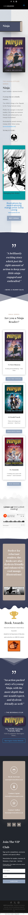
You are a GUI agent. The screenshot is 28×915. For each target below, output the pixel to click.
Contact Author (14, 810)
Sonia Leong (17, 208)
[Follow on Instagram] (14, 825)
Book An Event (14, 777)
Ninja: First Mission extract (15, 527)
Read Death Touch (14, 431)
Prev (3, 172)
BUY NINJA (14, 218)
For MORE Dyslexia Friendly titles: (14, 730)
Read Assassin (14, 484)
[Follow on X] (9, 825)
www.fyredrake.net (9, 126)
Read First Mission (14, 379)
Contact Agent (14, 793)
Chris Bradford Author (6, 527)
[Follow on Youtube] (19, 825)
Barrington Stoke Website (14, 741)
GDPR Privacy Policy (8, 905)
